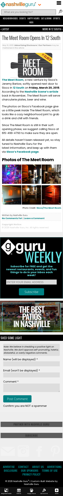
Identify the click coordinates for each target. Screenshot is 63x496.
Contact (23, 467)
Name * (20, 359)
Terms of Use (50, 470)
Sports (56, 18)
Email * (21, 370)
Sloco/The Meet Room (48, 207)
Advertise (9, 467)
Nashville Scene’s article (41, 91)
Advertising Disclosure (26, 45)
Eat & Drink (46, 18)
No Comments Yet (12, 218)
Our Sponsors (29, 470)
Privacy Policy (31, 474)
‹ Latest (5, 29)
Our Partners (44, 45)
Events (22, 18)
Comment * (11, 381)
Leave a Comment (34, 218)
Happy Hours (33, 18)
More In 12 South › (52, 29)
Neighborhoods (10, 18)
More (56, 493)
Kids (31, 22)
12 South (18, 87)
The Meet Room (12, 80)
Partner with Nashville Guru (31, 424)
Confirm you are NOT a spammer (25, 406)
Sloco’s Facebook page (22, 152)
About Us (38, 467)
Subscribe (31, 435)
